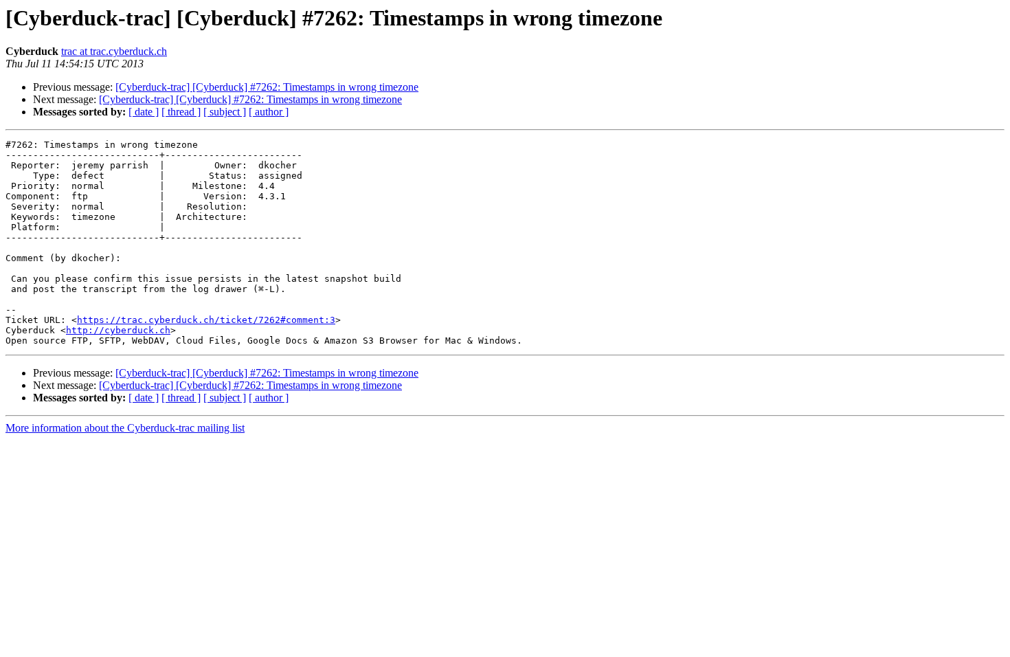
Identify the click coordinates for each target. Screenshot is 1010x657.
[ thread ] (181, 112)
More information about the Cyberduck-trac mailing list (125, 428)
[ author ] (269, 112)
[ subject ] (224, 112)
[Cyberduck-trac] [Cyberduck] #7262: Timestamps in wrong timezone (266, 87)
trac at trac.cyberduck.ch (114, 51)
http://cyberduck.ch (118, 330)
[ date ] (143, 112)
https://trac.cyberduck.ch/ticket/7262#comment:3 (206, 320)
